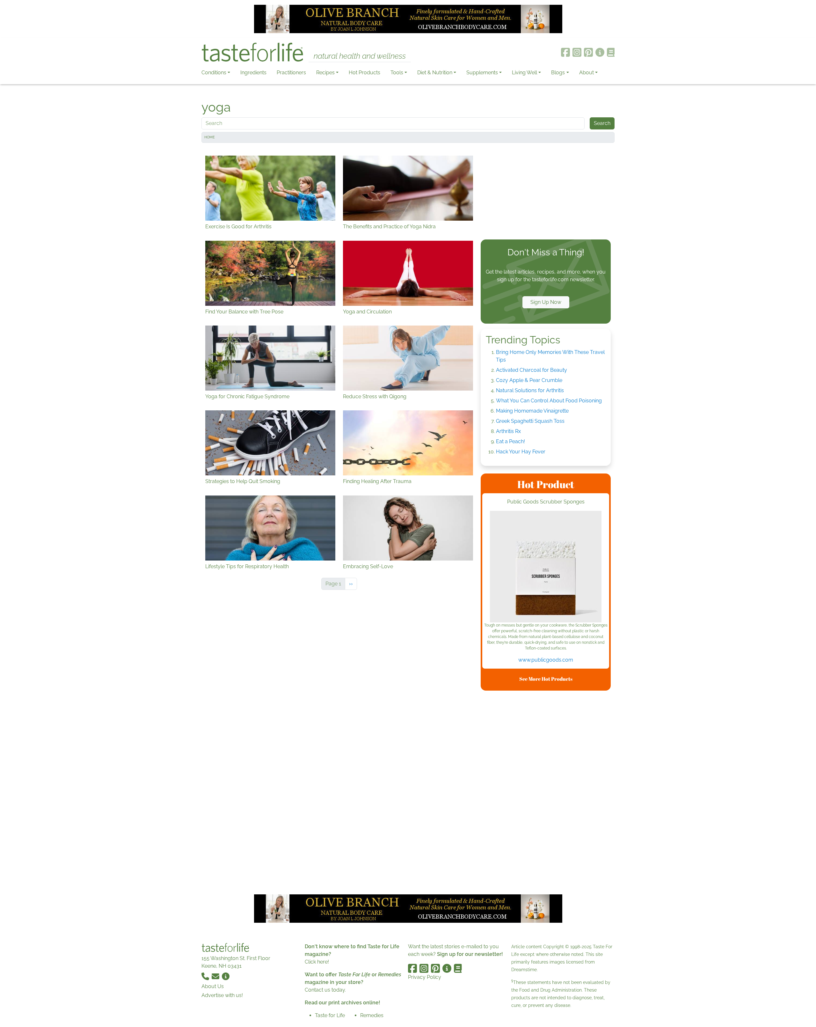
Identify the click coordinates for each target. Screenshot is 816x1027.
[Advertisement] (546, 192)
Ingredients (253, 73)
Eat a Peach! (510, 441)
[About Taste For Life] (599, 52)
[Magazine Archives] (611, 52)
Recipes (325, 73)
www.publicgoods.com (545, 660)
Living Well (524, 73)
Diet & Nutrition (434, 73)
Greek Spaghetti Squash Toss (530, 421)
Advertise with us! (222, 995)
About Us (212, 986)
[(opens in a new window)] (546, 566)
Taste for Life (330, 1015)
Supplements (482, 73)
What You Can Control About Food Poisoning (549, 401)
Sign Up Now (545, 302)
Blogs (558, 73)
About (586, 73)
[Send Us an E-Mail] (216, 976)
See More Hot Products (545, 678)
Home (209, 137)
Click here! (317, 962)
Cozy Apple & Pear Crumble (529, 380)
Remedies (371, 1015)
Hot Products (364, 73)
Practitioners (291, 73)
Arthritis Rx (508, 431)
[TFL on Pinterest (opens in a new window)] (588, 52)
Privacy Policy (424, 977)
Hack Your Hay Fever (520, 452)
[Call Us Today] (205, 976)
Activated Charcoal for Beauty (531, 370)
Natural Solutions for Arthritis (530, 390)
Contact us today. (325, 990)
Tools (396, 73)
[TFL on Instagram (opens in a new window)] (576, 52)
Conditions (213, 73)
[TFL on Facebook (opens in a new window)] (565, 52)
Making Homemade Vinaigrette (532, 411)
